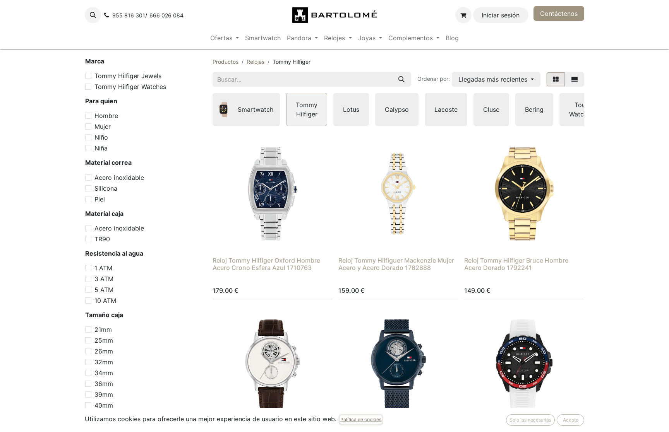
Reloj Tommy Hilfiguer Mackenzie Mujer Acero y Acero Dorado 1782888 (396, 263)
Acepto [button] (570, 420)
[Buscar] (401, 79)
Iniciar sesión (501, 15)
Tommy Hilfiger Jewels (127, 76)
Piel (99, 199)
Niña (101, 148)
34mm (103, 373)
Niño (101, 137)
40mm (103, 405)
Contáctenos (559, 13)
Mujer (102, 126)
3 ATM (103, 279)
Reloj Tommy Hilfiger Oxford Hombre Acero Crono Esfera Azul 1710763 (266, 263)
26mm (103, 351)
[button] (93, 15)
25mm (103, 340)
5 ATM (103, 290)
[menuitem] (224, 38)
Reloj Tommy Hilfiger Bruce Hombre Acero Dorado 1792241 (516, 263)
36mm (103, 384)
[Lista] (574, 79)
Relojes (255, 61)
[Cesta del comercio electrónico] (463, 15)
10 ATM (105, 300)
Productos (225, 61)
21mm (103, 329)
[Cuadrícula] (555, 79)
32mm (103, 362)
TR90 (102, 239)
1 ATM (103, 268)
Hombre (106, 116)
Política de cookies (360, 419)
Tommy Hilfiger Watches (130, 86)
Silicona (105, 188)
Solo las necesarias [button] (530, 420)
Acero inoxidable (119, 177)
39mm (103, 394)
